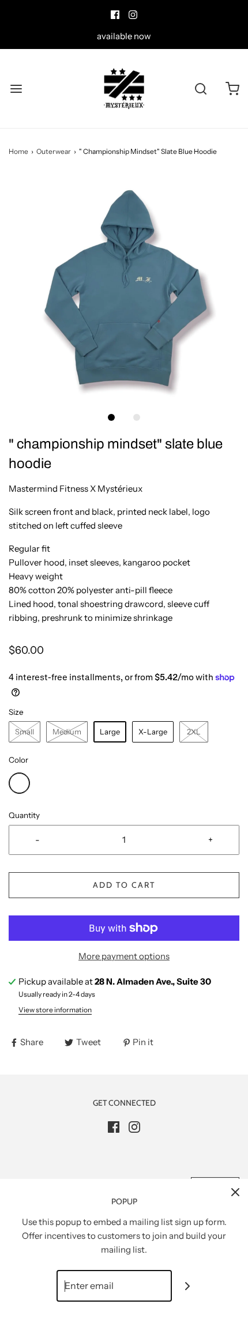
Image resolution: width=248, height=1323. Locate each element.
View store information (55, 1009)
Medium (66, 731)
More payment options (124, 956)
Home (18, 151)
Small (24, 731)
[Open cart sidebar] (232, 88)
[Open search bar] (200, 88)
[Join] (188, 1286)
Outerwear (53, 151)
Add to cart (124, 885)
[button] (124, 289)
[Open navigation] (16, 88)
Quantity (24, 815)
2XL (194, 731)
